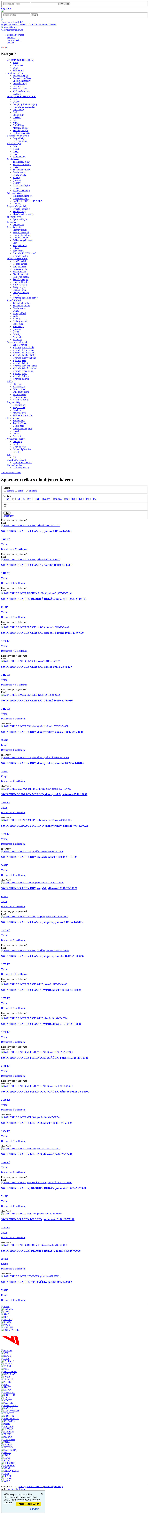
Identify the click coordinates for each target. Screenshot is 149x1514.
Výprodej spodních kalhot (25, 365)
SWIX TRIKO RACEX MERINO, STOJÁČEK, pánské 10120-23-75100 (44, 1057)
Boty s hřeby (19, 138)
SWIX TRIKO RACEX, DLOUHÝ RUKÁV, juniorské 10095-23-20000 (44, 1188)
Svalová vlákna (20, 88)
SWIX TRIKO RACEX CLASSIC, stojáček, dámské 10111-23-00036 (42, 956)
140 (80, 499)
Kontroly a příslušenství (24, 107)
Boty (15, 120)
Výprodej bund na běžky (24, 355)
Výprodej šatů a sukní (23, 371)
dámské (10, 490)
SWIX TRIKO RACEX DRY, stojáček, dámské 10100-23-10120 (39, 888)
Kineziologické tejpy (22, 196)
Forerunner (18, 65)
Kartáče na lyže (20, 261)
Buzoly (16, 101)
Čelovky (17, 452)
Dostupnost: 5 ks (13, 1042)
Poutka (16, 433)
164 (94, 499)
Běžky (10, 381)
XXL (37, 499)
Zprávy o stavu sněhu (11, 472)
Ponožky (17, 180)
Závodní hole (19, 420)
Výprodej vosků (20, 256)
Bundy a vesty (19, 175)
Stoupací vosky (20, 245)
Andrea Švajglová (16, 1489)
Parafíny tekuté (20, 230)
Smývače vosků (20, 269)
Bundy (16, 311)
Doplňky (17, 203)
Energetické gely (20, 75)
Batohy (16, 444)
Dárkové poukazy (15, 465)
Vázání (16, 149)
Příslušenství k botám (22, 415)
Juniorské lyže (19, 394)
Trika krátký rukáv (21, 162)
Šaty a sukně (18, 324)
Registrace (6, 8)
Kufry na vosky (20, 284)
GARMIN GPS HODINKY (20, 60)
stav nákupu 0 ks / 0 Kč (12, 22)
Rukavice (17, 188)
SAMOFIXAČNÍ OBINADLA (27, 201)
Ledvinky (17, 441)
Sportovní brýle (14, 216)
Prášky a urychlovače (22, 240)
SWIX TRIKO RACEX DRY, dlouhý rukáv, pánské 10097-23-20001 (42, 731)
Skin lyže (17, 384)
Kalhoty (16, 177)
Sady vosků (18, 250)
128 (73, 499)
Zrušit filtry (9, 516)
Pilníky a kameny (21, 292)
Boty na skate (19, 407)
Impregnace (12, 222)
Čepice (16, 331)
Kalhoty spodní (20, 321)
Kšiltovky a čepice (21, 185)
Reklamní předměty (22, 449)
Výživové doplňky (21, 91)
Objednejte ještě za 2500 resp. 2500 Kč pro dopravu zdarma (28, 24)
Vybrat (4, 544)
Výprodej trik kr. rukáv (23, 350)
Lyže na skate (19, 389)
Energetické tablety (21, 81)
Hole (15, 154)
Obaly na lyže (19, 446)
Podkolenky (18, 115)
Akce (5, 504)
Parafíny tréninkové (22, 235)
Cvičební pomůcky (21, 209)
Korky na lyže (19, 266)
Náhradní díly (19, 156)
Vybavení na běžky (16, 439)
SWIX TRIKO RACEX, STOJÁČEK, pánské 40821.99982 (36, 1281)
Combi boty (18, 410)
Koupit (4, 745)
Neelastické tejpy (21, 198)
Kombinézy (18, 326)
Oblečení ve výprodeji (17, 342)
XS (7, 499)
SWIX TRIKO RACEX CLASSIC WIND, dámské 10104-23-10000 (41, 1023)
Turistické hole (19, 423)
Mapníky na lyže (20, 130)
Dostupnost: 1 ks (13, 583)
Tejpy (15, 122)
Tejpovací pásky (14, 193)
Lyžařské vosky (14, 227)
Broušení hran (19, 290)
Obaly (15, 151)
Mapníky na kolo (21, 128)
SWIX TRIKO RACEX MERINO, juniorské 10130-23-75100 (37, 1219)
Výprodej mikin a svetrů (24, 352)
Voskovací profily (21, 277)
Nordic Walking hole (22, 428)
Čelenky (17, 182)
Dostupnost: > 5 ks (14, 549)
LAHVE (17, 94)
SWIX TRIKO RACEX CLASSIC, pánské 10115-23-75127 (36, 531)
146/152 (46, 499)
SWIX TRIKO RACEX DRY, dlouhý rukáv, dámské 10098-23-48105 (42, 763)
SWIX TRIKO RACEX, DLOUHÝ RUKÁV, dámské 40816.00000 (41, 1250)
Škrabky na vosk (20, 274)
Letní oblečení (13, 159)
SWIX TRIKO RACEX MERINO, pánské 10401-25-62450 (36, 1122)
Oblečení (17, 117)
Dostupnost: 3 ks (13, 718)
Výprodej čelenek (21, 376)
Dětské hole (18, 426)
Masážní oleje (19, 211)
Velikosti (7, 496)
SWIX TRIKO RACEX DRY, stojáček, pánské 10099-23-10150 (39, 856)
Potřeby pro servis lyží (17, 258)
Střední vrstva (19, 172)
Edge (15, 68)
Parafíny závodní (20, 237)
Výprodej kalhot (20, 363)
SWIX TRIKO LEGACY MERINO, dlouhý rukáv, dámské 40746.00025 (44, 825)
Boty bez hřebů (20, 141)
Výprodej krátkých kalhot (24, 368)
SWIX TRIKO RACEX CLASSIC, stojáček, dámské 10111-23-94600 (42, 632)
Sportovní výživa (15, 73)
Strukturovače (19, 271)
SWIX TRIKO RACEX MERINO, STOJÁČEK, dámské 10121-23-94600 (45, 1091)
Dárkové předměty (21, 133)
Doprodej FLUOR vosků (24, 253)
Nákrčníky (18, 337)
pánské (21, 490)
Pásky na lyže (19, 287)
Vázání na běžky (20, 399)
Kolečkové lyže (14, 143)
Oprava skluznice (21, 282)
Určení (6, 488)
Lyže (15, 146)
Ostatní (16, 295)
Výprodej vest (19, 360)
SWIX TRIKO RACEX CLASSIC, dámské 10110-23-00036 (37, 700)
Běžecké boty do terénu (18, 135)
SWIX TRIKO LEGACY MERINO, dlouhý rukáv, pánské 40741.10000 (44, 794)
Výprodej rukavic (21, 379)
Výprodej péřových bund (24, 358)
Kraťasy (16, 167)
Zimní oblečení (14, 300)
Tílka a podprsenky (22, 164)
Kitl (8, 454)
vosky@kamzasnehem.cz (31, 1486)
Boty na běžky (13, 402)
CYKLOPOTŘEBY (16, 460)
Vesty (15, 316)
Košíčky (17, 431)
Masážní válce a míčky (23, 214)
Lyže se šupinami (21, 392)
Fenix (15, 62)
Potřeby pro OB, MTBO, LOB (21, 96)
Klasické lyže (19, 386)
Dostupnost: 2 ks (13, 617)
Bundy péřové (19, 313)
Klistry (16, 248)
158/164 (58, 499)
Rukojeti (17, 436)
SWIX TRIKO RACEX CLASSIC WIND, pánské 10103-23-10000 (41, 989)
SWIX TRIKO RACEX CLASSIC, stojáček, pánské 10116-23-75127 (42, 922)
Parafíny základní (21, 232)
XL (29, 499)
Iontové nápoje (19, 83)
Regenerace (18, 86)
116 (66, 499)
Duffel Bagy (18, 125)
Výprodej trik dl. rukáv (23, 347)
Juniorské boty (19, 412)
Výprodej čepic (20, 373)
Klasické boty (19, 405)
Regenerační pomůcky (17, 206)
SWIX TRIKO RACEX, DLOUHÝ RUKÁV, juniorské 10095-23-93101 (44, 598)
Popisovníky (18, 109)
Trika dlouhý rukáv (21, 169)
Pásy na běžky (19, 397)
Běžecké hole (13, 418)
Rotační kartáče (20, 264)
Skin (15, 243)
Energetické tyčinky (22, 78)
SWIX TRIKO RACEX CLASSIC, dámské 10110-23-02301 (37, 564)
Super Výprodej (20, 345)
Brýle (15, 112)
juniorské (33, 490)
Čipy (15, 99)
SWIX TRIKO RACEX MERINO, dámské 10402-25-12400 (36, 1154)
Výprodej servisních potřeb (25, 297)
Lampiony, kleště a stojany (25, 104)
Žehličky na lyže (20, 279)
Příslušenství (18, 70)
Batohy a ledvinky (21, 190)
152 (87, 499)
